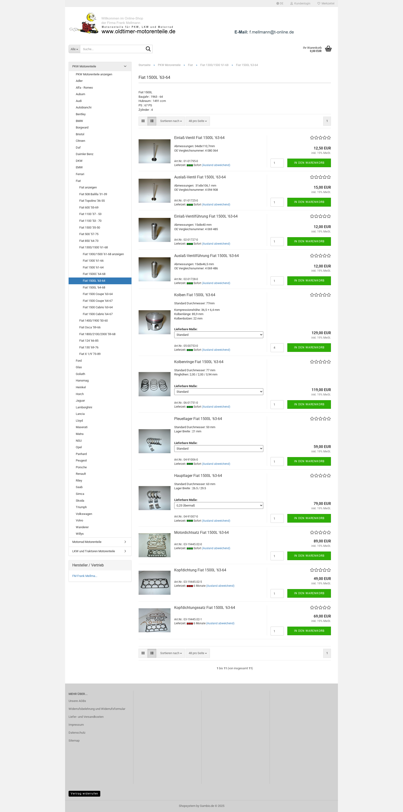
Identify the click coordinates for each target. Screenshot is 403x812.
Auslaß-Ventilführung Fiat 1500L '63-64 (206, 255)
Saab (79, 487)
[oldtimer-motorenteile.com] (201, 23)
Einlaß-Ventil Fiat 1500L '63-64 (199, 137)
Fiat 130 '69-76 (88, 347)
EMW (79, 167)
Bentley (81, 114)
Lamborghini (84, 407)
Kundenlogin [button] (301, 3)
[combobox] (171, 121)
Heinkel (81, 387)
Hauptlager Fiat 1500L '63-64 (198, 475)
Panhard (81, 454)
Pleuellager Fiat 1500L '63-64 (198, 418)
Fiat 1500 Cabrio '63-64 (98, 307)
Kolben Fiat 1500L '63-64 (194, 295)
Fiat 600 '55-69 (88, 207)
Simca (80, 494)
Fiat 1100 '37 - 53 (90, 214)
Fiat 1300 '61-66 (93, 260)
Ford (79, 360)
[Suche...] (148, 49)
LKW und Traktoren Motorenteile (93, 551)
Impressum (76, 724)
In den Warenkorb (309, 162)
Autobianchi (83, 107)
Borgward (82, 127)
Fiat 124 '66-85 (88, 340)
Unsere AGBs (77, 701)
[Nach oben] (390, 805)
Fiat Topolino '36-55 (92, 200)
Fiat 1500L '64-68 (94, 287)
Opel (79, 447)
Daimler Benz (84, 154)
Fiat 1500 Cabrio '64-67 (98, 314)
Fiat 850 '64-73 (88, 241)
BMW (79, 121)
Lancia (80, 414)
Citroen (80, 140)
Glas (79, 367)
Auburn (80, 94)
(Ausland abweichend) (216, 165)
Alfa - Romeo (84, 87)
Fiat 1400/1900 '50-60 (93, 320)
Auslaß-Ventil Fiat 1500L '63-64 (200, 177)
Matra (79, 434)
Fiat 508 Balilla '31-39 (93, 194)
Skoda (80, 500)
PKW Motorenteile (84, 66)
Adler (79, 81)
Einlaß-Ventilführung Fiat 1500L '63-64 (206, 216)
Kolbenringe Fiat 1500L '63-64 (198, 362)
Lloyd (79, 420)
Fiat (78, 181)
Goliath (80, 374)
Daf (78, 147)
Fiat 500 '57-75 (88, 234)
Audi (79, 101)
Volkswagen (84, 514)
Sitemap (74, 740)
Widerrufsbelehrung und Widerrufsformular (97, 709)
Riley (79, 480)
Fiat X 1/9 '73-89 (90, 354)
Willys (80, 533)
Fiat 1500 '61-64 (93, 267)
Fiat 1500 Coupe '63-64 (98, 294)
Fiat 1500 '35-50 (89, 227)
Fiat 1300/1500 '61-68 (93, 247)
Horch (80, 394)
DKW (79, 161)
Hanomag (82, 380)
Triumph (81, 507)
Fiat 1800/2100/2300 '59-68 (97, 334)
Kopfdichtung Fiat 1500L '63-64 (200, 570)
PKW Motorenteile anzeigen (94, 74)
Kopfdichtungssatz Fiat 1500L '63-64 (204, 607)
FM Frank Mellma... (84, 576)
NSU (79, 440)
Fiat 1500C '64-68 (94, 274)
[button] (280, 3)
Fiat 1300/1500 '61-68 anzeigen (103, 254)
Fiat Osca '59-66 (90, 327)
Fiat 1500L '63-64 (94, 280)
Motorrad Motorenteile (86, 542)
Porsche (81, 467)
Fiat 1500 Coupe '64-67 (98, 300)
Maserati (81, 427)
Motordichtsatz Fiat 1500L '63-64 (201, 532)
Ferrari (80, 174)
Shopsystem (187, 806)
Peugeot (81, 460)
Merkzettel (327, 3)
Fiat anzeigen (88, 187)
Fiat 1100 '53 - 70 (90, 220)
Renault (81, 473)
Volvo (79, 520)
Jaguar (80, 400)
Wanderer (82, 527)
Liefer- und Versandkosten (86, 716)
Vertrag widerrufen (84, 793)
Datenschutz (77, 732)
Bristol (80, 134)
